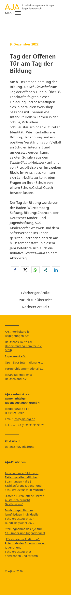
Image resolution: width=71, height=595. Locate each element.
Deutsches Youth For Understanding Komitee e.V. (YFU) (23, 346)
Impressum (12, 440)
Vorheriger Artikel (36, 292)
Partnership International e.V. (24, 368)
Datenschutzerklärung (20, 447)
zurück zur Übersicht (35, 300)
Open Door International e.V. (24, 362)
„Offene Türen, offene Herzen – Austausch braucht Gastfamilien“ (25, 500)
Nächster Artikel (35, 306)
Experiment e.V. (15, 356)
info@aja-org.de (24, 419)
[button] (15, 269)
